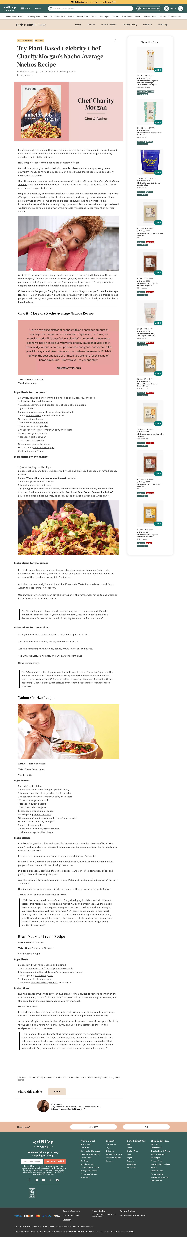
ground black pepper (43, 447)
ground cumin (39, 433)
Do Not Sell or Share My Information (103, 1215)
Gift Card (155, 1144)
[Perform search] (50, 8)
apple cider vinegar (43, 832)
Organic (130, 1161)
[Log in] (166, 8)
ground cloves (40, 818)
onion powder (40, 422)
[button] (180, 8)
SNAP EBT (85, 1177)
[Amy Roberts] (43, 1106)
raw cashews (33, 415)
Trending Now (34, 16)
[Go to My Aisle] (10, 8)
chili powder (37, 440)
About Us (85, 1148)
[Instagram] (36, 1180)
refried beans (109, 470)
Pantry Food (156, 1148)
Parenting (162, 24)
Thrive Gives (86, 1158)
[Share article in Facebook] (117, 40)
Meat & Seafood (58, 16)
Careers (109, 1161)
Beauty (77, 24)
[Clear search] (132, 8)
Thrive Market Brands (90, 1167)
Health (154, 1167)
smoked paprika (39, 426)
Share (57, 1091)
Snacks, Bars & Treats (86, 16)
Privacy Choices (127, 1211)
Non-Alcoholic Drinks (131, 16)
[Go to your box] (180, 8)
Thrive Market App (89, 1174)
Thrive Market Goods (15, 16)
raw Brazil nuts (34, 964)
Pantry (71, 16)
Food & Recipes (108, 24)
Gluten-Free (132, 1151)
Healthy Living (130, 24)
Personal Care (157, 1174)
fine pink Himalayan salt (45, 429)
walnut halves (34, 828)
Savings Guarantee (89, 1171)
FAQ (146, 1127)
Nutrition (147, 24)
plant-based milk (64, 412)
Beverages (104, 16)
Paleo (129, 1148)
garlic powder (38, 436)
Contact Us (111, 1144)
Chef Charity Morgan (29, 181)
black (46, 470)
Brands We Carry (88, 1164)
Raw (129, 1154)
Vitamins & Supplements (170, 16)
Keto (129, 1144)
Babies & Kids (150, 16)
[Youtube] (43, 1180)
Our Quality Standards (90, 1151)
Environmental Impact (90, 1154)
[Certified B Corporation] (32, 1193)
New (45, 16)
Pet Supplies (156, 1181)
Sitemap (67, 1220)
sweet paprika (38, 803)
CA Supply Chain (71, 1215)
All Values (131, 1167)
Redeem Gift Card (114, 1154)
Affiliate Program (113, 1158)
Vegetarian (131, 1164)
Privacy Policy (98, 1211)
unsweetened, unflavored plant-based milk (49, 968)
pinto (53, 470)
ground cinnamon (41, 814)
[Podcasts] (57, 1180)
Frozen (115, 16)
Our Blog (84, 1161)
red (62, 470)
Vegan (129, 1158)
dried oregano (38, 807)
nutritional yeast (35, 419)
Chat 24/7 (93, 1127)
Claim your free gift (151, 8)
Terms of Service (71, 1211)
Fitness (91, 24)
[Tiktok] (50, 1180)
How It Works (86, 1144)
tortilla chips (44, 467)
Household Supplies (159, 1177)
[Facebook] (29, 1180)
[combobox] (90, 8)
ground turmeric (41, 444)
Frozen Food (156, 1161)
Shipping (110, 1151)
